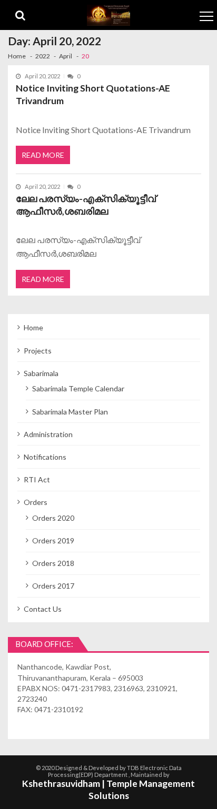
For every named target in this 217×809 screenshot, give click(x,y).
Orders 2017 (53, 585)
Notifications (45, 456)
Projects (38, 350)
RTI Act (37, 479)
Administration (48, 434)
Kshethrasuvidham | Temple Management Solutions (108, 789)
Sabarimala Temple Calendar (78, 388)
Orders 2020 (53, 517)
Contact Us (43, 608)
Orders (35, 502)
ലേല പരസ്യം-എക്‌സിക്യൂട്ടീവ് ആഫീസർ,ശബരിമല (86, 205)
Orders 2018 (53, 563)
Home (33, 327)
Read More (43, 154)
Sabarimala (41, 373)
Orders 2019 (53, 540)
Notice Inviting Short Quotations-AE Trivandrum (93, 94)
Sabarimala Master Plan (70, 411)
